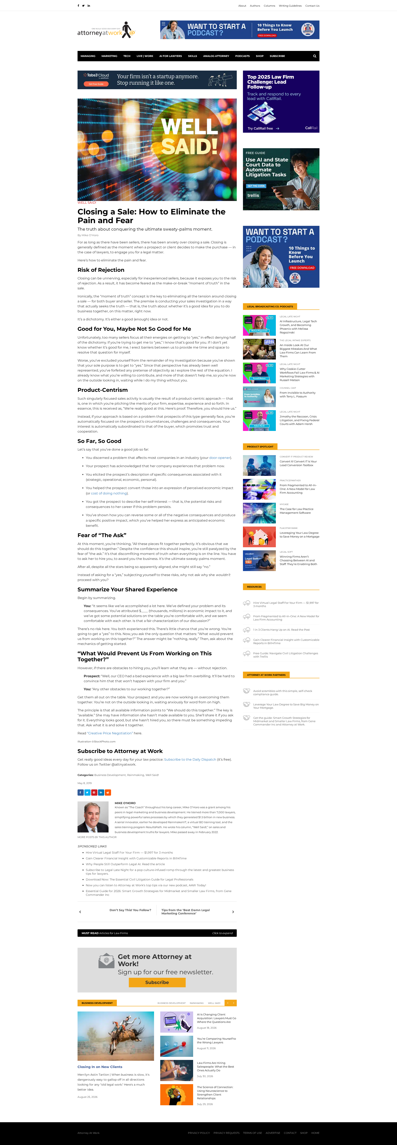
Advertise (273, 1132)
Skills (192, 56)
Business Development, (110, 775)
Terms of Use (252, 1132)
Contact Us (312, 5)
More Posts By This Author (97, 837)
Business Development (172, 1003)
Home (315, 1132)
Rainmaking (197, 1003)
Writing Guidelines (290, 5)
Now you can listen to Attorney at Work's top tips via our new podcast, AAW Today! (146, 885)
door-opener (219, 458)
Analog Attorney (216, 56)
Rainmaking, (136, 775)
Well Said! (152, 775)
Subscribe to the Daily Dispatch (190, 759)
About (242, 5)
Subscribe (277, 56)
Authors (255, 5)
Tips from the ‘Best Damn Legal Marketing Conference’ (185, 911)
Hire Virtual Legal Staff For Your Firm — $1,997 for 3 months (129, 852)
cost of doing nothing (109, 493)
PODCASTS (242, 56)
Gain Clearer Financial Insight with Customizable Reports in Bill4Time (136, 858)
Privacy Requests (226, 1132)
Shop (260, 56)
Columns (269, 5)
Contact (290, 1132)
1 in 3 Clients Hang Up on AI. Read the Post (281, 629)
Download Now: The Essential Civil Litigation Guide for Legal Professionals (139, 879)
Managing (88, 56)
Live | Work (145, 56)
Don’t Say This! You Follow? (130, 910)
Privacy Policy (199, 1132)
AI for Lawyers (170, 56)
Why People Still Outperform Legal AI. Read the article (125, 864)
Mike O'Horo (90, 235)
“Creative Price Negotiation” (110, 733)
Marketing (109, 56)
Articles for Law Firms (157, 933)
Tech (126, 56)
